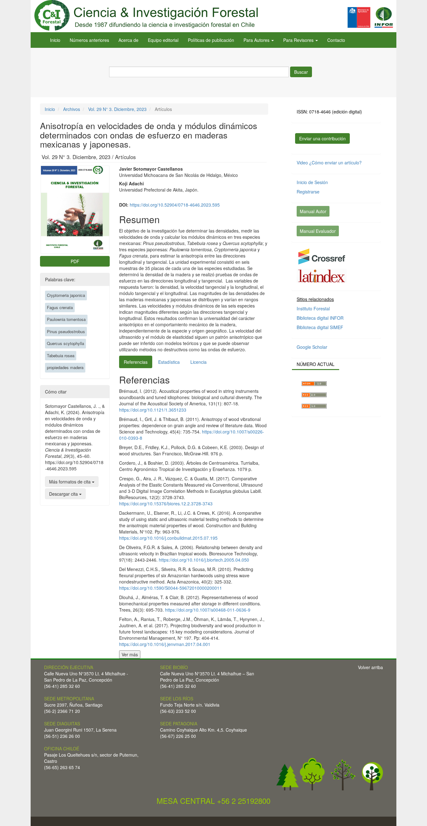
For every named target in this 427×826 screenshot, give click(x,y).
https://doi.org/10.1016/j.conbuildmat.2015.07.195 (168, 538)
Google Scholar (312, 347)
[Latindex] (322, 275)
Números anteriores (89, 40)
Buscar (301, 72)
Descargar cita (64, 494)
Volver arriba (370, 667)
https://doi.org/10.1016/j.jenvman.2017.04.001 (164, 644)
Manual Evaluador (318, 231)
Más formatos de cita (70, 481)
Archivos (71, 109)
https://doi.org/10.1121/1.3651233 (152, 410)
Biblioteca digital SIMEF (320, 327)
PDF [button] (75, 261)
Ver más (130, 654)
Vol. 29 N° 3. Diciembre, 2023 (117, 109)
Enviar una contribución (322, 138)
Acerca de (128, 40)
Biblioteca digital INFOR (320, 318)
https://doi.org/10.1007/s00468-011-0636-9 (207, 610)
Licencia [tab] (198, 362)
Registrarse (308, 191)
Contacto (336, 40)
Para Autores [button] (257, 40)
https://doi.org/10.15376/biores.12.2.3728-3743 (166, 503)
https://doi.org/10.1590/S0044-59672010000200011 (170, 588)
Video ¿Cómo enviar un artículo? (329, 162)
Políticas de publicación (211, 40)
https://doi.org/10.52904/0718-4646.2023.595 (175, 205)
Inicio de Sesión (312, 182)
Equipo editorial (163, 40)
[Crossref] (322, 256)
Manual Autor (313, 211)
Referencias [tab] (136, 362)
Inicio (55, 40)
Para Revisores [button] (299, 40)
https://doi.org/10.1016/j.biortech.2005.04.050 (204, 560)
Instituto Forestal (313, 308)
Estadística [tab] (169, 362)
